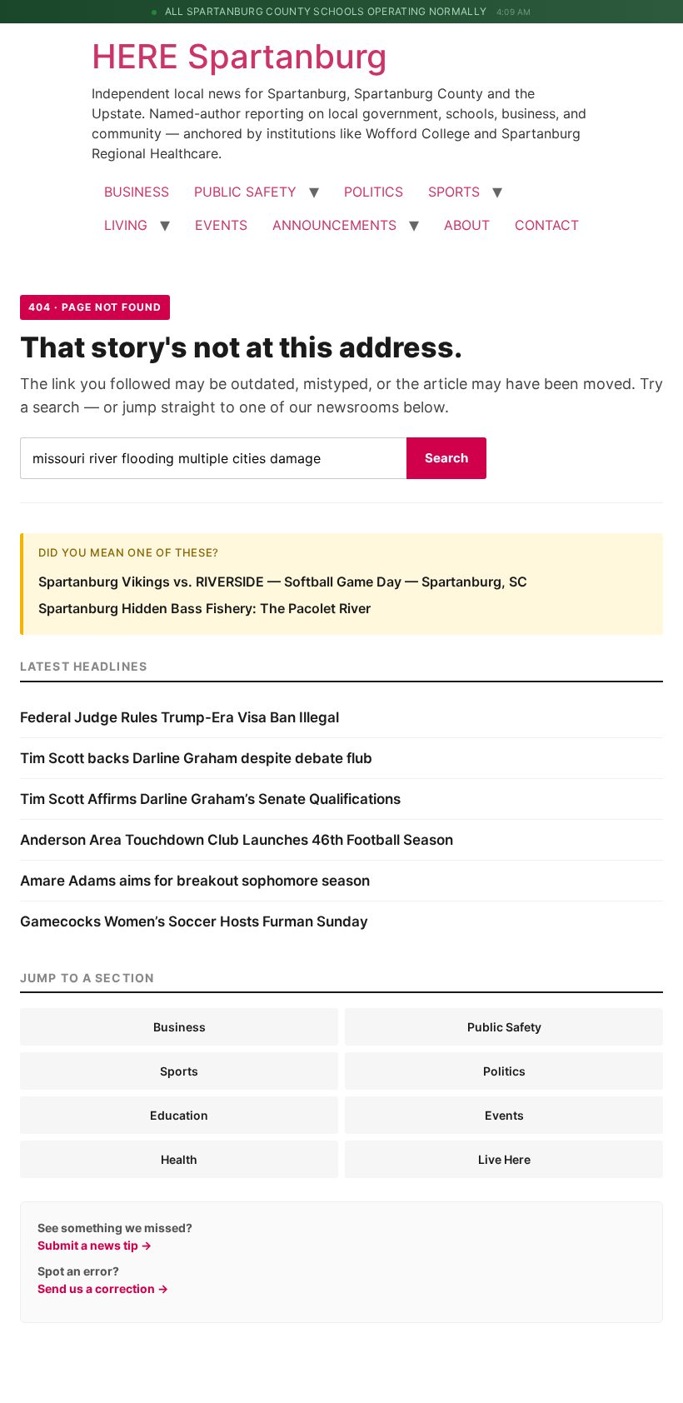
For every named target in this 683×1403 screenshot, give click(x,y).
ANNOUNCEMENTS (334, 225)
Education (179, 1115)
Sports (179, 1071)
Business (179, 1027)
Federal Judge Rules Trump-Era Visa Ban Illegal (179, 717)
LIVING (125, 225)
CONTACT (547, 225)
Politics (504, 1071)
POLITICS (373, 191)
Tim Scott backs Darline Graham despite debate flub (196, 758)
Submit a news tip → (94, 1245)
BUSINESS (136, 191)
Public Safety (504, 1027)
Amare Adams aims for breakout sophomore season (195, 880)
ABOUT (467, 225)
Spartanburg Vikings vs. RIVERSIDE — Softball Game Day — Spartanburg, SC (282, 581)
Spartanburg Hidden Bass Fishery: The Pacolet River (204, 608)
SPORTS (454, 191)
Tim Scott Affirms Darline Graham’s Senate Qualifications (210, 799)
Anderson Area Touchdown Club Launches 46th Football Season (236, 839)
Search (446, 458)
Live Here (504, 1159)
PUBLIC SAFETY (245, 191)
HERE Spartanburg (239, 56)
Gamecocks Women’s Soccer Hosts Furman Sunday (194, 921)
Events (504, 1115)
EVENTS (221, 225)
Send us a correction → (102, 1288)
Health (179, 1159)
